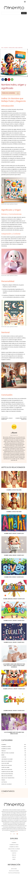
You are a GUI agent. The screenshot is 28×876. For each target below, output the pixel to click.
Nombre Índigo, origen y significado (7, 419)
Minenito (14, 432)
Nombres (6, 47)
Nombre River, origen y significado (14, 577)
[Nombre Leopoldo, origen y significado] (14, 678)
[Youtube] (17, 834)
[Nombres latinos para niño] (14, 501)
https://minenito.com (14, 435)
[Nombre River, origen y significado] (14, 566)
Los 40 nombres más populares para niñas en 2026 (14, 733)
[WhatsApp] (12, 79)
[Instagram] (14, 834)
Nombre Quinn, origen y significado (14, 555)
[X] (5, 79)
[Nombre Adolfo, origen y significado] (14, 610)
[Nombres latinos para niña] (14, 479)
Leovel (16, 831)
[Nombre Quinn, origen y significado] (14, 544)
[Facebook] (2, 79)
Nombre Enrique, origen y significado (14, 710)
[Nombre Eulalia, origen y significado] (14, 631)
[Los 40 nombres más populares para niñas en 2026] (14, 721)
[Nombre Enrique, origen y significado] (14, 700)
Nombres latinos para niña (14, 490)
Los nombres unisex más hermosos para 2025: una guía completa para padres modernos (14, 665)
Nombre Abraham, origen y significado (14, 599)
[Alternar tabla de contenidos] (17, 93)
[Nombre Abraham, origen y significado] (14, 588)
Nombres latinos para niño (14, 511)
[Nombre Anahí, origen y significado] (14, 523)
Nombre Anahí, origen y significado (14, 533)
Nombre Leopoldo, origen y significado (14, 689)
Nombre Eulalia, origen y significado (14, 642)
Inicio (2, 47)
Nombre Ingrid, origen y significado (21, 419)
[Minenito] (14, 426)
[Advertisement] (14, 32)
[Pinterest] (9, 79)
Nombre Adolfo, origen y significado (14, 620)
